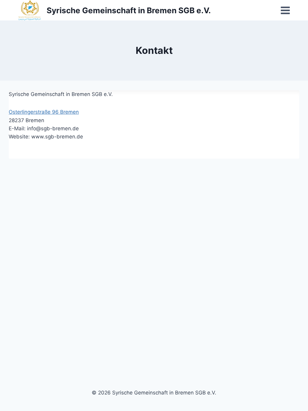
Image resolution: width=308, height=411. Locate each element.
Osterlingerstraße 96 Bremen (44, 112)
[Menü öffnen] (285, 10)
